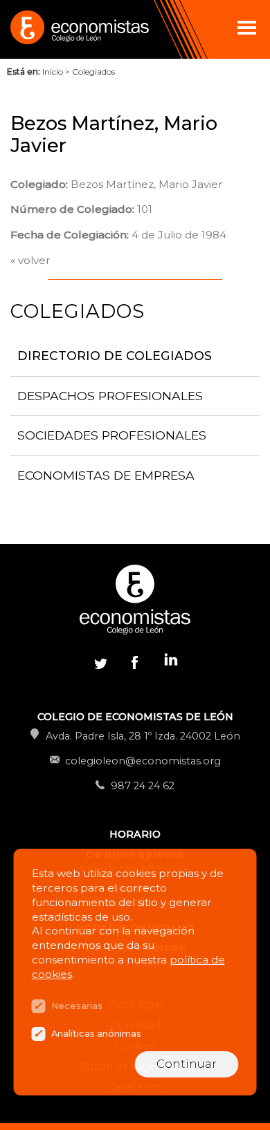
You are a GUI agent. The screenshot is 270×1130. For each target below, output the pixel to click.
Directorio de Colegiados (114, 355)
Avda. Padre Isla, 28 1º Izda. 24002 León (143, 736)
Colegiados (93, 71)
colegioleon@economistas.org (143, 761)
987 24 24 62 (142, 786)
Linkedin (169, 662)
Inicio (52, 71)
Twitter (100, 662)
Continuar (186, 1064)
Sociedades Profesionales (111, 435)
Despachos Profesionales (110, 395)
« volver (30, 260)
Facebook (135, 662)
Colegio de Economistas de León (78, 29)
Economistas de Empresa (106, 475)
